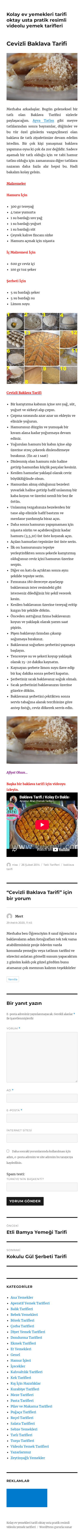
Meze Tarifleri (22, 1395)
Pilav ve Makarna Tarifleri (31, 1406)
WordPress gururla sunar (55, 1527)
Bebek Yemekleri (24, 1315)
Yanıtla (12, 979)
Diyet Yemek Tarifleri (28, 1332)
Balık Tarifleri (22, 1309)
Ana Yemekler (22, 1297)
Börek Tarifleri (22, 1320)
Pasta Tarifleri (22, 1401)
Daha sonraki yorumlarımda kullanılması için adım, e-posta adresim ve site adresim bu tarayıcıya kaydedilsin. (40, 1157)
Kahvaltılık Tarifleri (26, 1372)
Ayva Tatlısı (43, 120)
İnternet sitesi (19, 1130)
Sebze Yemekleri (24, 1429)
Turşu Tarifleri (22, 1441)
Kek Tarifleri (21, 1378)
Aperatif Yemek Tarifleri (30, 1303)
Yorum (13, 1028)
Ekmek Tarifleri (23, 1343)
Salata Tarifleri (23, 1423)
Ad (10, 1090)
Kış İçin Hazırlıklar (26, 1383)
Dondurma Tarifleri (26, 1338)
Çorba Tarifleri (22, 1326)
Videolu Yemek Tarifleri (30, 1446)
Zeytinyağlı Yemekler (28, 1458)
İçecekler (18, 1366)
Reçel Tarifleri (22, 1418)
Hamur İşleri (21, 1360)
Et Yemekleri (21, 1349)
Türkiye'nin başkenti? (25, 1179)
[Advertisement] (27, 1498)
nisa (15, 864)
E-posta (14, 1110)
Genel (15, 1355)
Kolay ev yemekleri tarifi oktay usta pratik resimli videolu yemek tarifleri (37, 20)
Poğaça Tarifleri (23, 1412)
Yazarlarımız (21, 1452)
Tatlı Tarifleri (51, 864)
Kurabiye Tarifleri (25, 1389)
